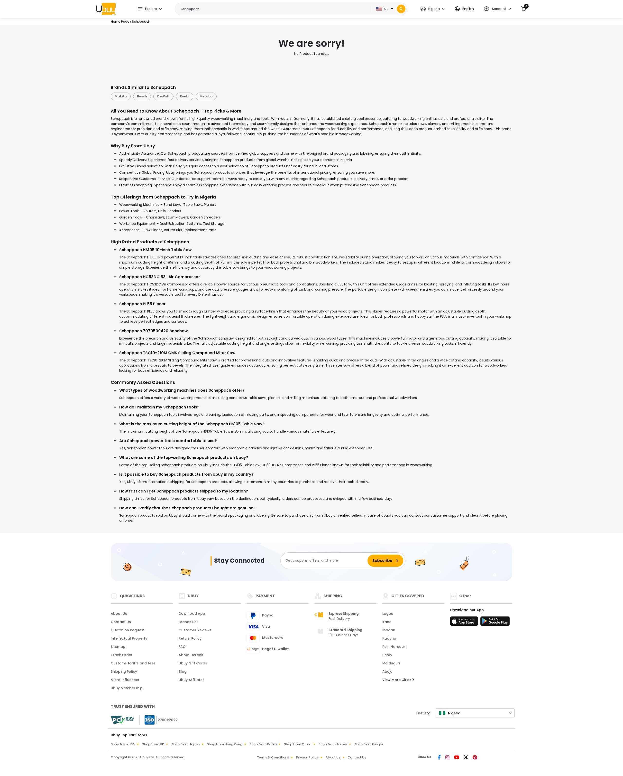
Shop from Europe (368, 744)
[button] (432, 9)
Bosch (142, 96)
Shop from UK (153, 744)
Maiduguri (391, 663)
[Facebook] (439, 757)
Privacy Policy (307, 757)
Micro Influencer (125, 679)
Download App (192, 613)
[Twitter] (466, 757)
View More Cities (397, 679)
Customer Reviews (195, 630)
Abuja (387, 671)
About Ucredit (191, 655)
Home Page (120, 21)
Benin (387, 655)
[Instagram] (447, 757)
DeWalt (163, 96)
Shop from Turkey (333, 744)
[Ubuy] (106, 8)
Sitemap (118, 646)
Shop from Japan (185, 744)
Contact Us (121, 621)
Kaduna (389, 638)
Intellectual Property (129, 638)
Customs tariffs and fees (133, 663)
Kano (387, 621)
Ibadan (388, 630)
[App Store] (464, 622)
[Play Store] (495, 622)
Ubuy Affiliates (191, 679)
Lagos (387, 613)
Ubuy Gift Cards (193, 663)
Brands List (188, 621)
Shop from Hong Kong (224, 744)
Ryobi (184, 96)
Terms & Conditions (273, 757)
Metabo (206, 96)
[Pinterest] (475, 757)
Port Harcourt (394, 646)
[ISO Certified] (158, 719)
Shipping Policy (124, 671)
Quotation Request (128, 630)
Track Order (121, 655)
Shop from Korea (263, 744)
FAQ (182, 646)
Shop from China (297, 744)
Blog (183, 671)
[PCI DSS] (122, 720)
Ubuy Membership (127, 688)
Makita (121, 96)
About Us (119, 613)
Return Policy (190, 638)
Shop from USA (123, 744)
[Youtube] (457, 757)
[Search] (401, 9)
